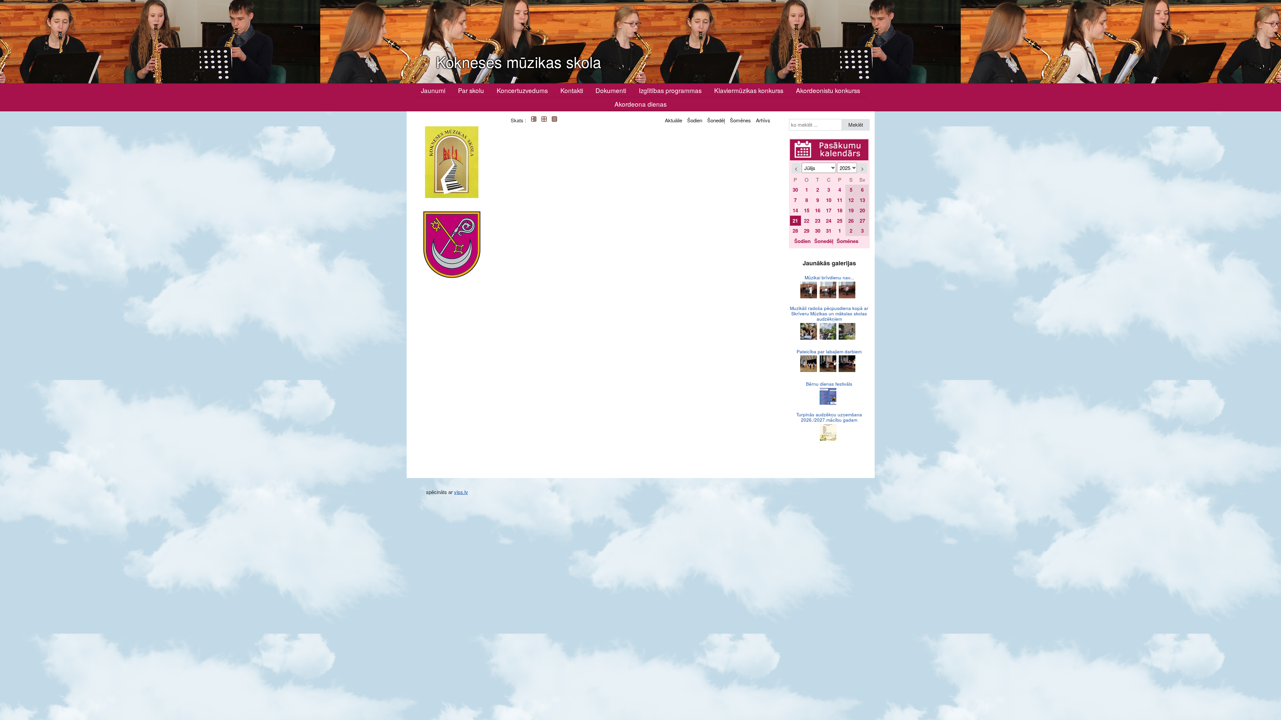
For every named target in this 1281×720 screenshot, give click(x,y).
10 (828, 200)
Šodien (694, 120)
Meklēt (855, 124)
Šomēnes (740, 120)
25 (839, 220)
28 (795, 230)
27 (862, 220)
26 (851, 220)
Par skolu (471, 90)
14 (795, 210)
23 (817, 220)
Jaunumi (433, 90)
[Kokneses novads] (451, 244)
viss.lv (461, 491)
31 (828, 230)
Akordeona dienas (640, 103)
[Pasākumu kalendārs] (829, 143)
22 (806, 220)
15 (806, 210)
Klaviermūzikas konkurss (748, 90)
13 (862, 200)
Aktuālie (673, 120)
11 (839, 200)
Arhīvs (763, 120)
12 (851, 200)
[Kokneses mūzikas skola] (451, 162)
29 (806, 230)
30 (795, 189)
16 (817, 210)
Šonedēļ (716, 120)
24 (828, 220)
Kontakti (571, 90)
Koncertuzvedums (522, 90)
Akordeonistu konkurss (828, 90)
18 (839, 210)
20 (862, 210)
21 (795, 220)
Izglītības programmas (670, 90)
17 (828, 210)
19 (851, 210)
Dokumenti (610, 90)
